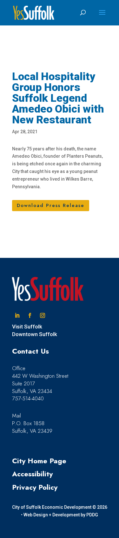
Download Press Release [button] (50, 205)
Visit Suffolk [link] (27, 326)
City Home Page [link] (39, 461)
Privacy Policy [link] (34, 487)
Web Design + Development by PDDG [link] (60, 514)
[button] (102, 16)
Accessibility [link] (32, 474)
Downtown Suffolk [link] (34, 334)
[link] (33, 12)
